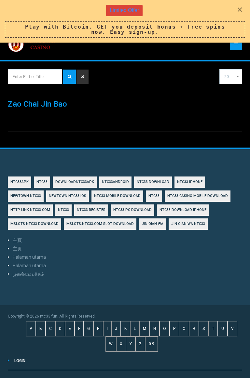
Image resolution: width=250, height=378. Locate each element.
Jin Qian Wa (152, 224)
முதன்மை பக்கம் (28, 274)
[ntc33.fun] (32, 44)
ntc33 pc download (132, 210)
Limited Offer (124, 10)
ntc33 (154, 196)
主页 (17, 248)
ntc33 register (91, 210)
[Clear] (82, 77)
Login (19, 360)
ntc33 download (153, 182)
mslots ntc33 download (34, 224)
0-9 (151, 344)
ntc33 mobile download (117, 196)
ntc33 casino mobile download (197, 196)
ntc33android (115, 182)
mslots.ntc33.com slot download (100, 224)
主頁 (17, 240)
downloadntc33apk (74, 182)
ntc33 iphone (189, 182)
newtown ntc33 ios (67, 196)
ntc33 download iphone (183, 210)
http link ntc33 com (30, 210)
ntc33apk (19, 182)
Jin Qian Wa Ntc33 (188, 224)
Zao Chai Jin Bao (37, 104)
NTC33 (42, 182)
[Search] (69, 77)
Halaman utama (29, 257)
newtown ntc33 (25, 196)
